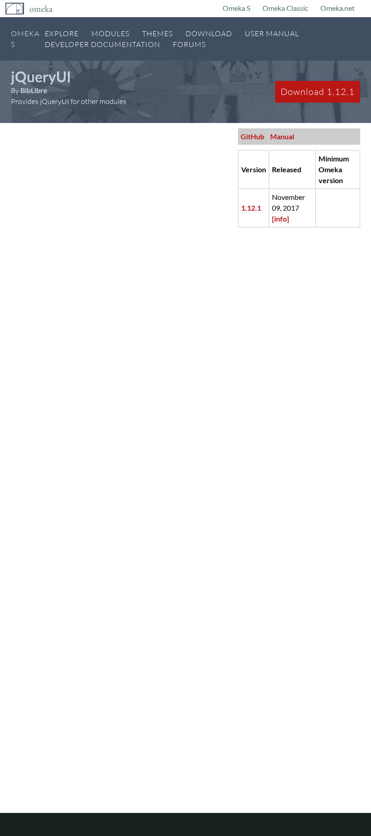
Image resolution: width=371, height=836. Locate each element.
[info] (280, 218)
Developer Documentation (102, 44)
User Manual (272, 33)
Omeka (40, 8)
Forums (189, 44)
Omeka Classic (285, 8)
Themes (157, 33)
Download (209, 33)
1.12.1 (251, 207)
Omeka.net (337, 8)
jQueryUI (41, 76)
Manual (282, 136)
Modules (110, 33)
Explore (62, 33)
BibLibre (34, 90)
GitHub (252, 136)
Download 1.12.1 (318, 91)
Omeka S (236, 8)
